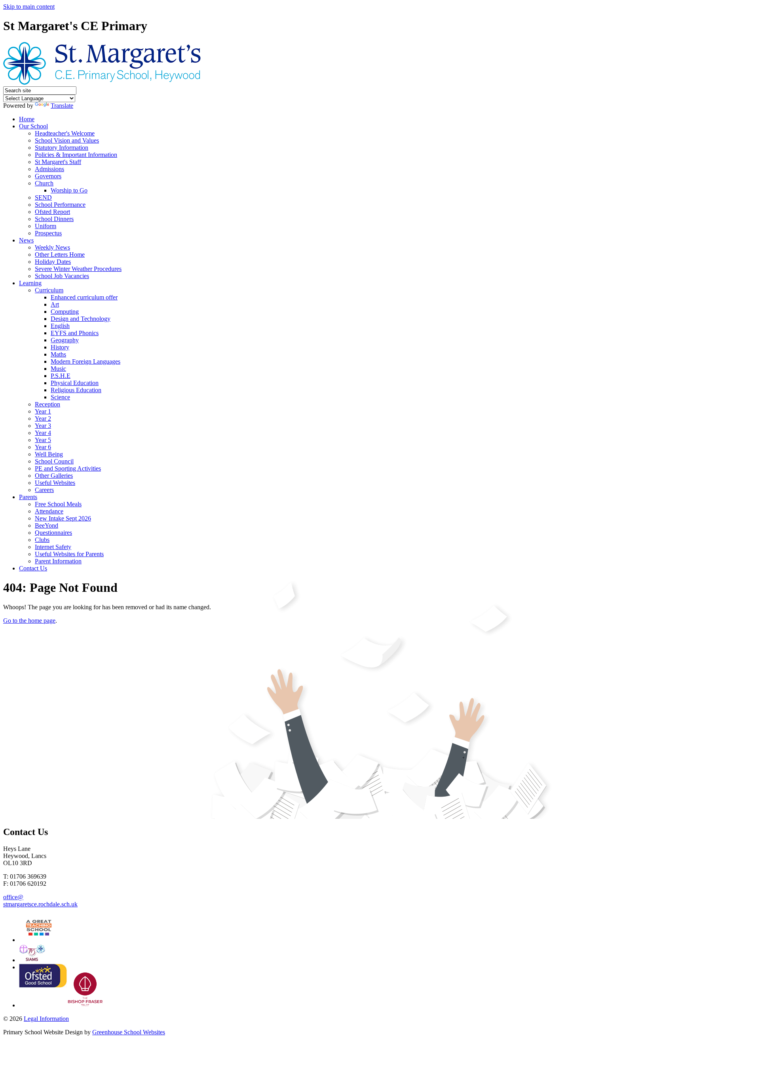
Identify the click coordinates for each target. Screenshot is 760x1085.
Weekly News (52, 247)
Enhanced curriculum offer (84, 297)
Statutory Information (61, 147)
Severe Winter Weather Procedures (78, 268)
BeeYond (46, 525)
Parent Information (58, 561)
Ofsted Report (52, 211)
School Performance (60, 204)
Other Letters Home (60, 254)
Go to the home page (29, 620)
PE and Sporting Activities (68, 468)
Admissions (49, 169)
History (60, 347)
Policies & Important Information (76, 154)
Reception (47, 404)
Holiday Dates (53, 261)
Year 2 (43, 418)
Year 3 (43, 425)
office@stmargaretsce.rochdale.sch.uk (40, 901)
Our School (33, 126)
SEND (43, 197)
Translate (62, 105)
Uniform (45, 226)
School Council (54, 461)
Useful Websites (55, 482)
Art (55, 304)
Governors (48, 176)
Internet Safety (53, 546)
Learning (30, 283)
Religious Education (76, 390)
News (26, 240)
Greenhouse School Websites (128, 1032)
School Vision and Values (67, 140)
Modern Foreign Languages (85, 361)
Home (26, 119)
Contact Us (33, 568)
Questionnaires (53, 532)
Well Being (49, 454)
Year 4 (43, 432)
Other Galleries (54, 475)
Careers (44, 489)
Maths (58, 354)
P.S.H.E (60, 375)
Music (58, 368)
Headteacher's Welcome (65, 133)
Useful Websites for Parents (69, 554)
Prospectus (48, 233)
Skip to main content (29, 6)
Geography (65, 340)
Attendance (49, 511)
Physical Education (75, 382)
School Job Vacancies (62, 276)
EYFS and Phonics (75, 333)
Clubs (42, 539)
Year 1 (43, 411)
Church (44, 183)
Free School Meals (58, 504)
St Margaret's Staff (58, 161)
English (60, 325)
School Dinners (54, 218)
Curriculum (49, 290)
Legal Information (46, 1018)
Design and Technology (80, 318)
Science (60, 397)
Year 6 (43, 447)
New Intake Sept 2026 (63, 518)
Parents (28, 497)
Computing (65, 311)
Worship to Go (69, 190)
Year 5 (43, 440)
